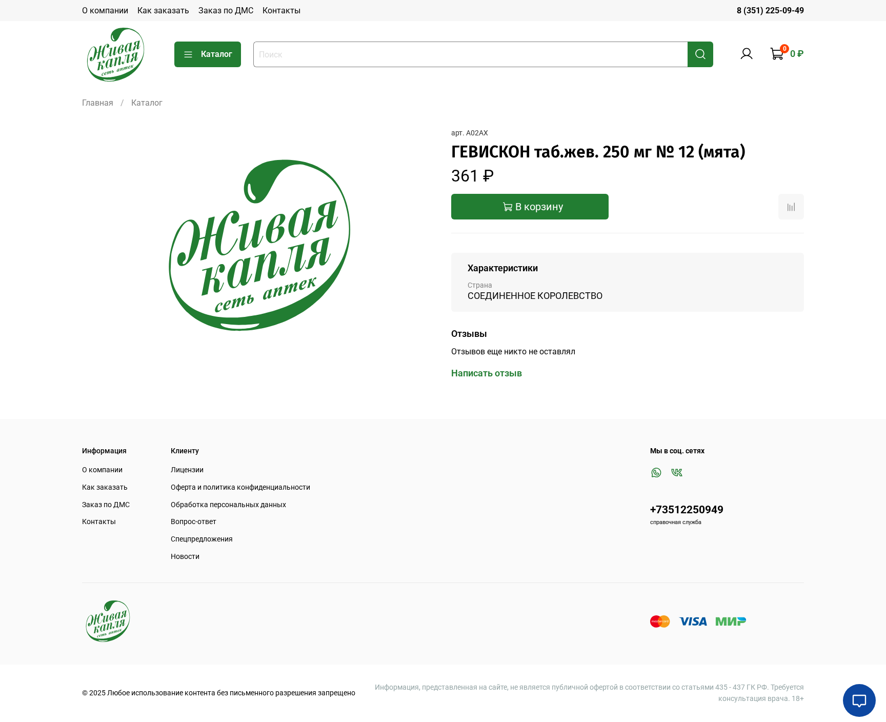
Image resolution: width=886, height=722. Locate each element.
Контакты (281, 10)
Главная (97, 103)
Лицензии (187, 470)
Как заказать (163, 10)
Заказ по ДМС (225, 10)
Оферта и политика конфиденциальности (240, 487)
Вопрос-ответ (193, 521)
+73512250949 (686, 510)
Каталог (216, 54)
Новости (185, 556)
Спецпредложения (202, 539)
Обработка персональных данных (228, 504)
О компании (105, 10)
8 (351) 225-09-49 (770, 10)
